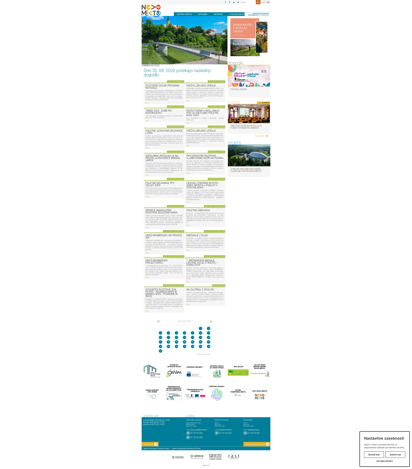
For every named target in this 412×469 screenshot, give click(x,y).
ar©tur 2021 (206, 465)
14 (193, 337)
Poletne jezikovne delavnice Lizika (164, 131)
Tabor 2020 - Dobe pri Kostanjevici (158, 111)
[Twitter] (238, 2)
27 (185, 346)
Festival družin (238, 89)
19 (176, 342)
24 (160, 346)
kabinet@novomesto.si (225, 429)
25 (168, 346)
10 (160, 337)
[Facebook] (225, 2)
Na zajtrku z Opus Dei (200, 289)
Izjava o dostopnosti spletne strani (156, 448)
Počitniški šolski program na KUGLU (162, 86)
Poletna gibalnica (198, 210)
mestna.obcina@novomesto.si (198, 429)
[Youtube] (234, 2)
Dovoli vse (374, 454)
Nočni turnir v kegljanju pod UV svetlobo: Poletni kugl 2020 (202, 113)
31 (160, 351)
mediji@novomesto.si (253, 429)
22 (200, 342)
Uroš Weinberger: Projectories (156, 261)
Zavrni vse (395, 454)
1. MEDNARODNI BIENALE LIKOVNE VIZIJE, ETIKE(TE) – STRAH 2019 (202, 262)
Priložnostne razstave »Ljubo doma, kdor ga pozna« (205, 157)
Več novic (259, 136)
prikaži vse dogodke (203, 354)
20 (185, 342)
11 (168, 337)
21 (193, 342)
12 (176, 337)
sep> (210, 321)
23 (209, 342)
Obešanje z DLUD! (197, 235)
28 (193, 346)
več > (147, 103)
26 (176, 346)
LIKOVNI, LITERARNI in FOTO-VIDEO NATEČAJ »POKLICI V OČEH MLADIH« (202, 185)
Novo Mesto (156, 10)
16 (209, 337)
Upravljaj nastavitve (384, 461)
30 (209, 346)
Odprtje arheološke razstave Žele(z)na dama (161, 211)
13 (185, 337)
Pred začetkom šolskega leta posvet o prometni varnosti (246, 126)
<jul (158, 321)
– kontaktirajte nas (258, 14)
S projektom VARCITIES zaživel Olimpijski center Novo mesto (246, 170)
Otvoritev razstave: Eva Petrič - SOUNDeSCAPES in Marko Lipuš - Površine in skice (161, 293)
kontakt (263, 2)
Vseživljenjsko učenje (201, 85)
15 (200, 337)
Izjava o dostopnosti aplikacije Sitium (186, 448)
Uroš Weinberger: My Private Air (163, 236)
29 (200, 346)
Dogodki (146, 65)
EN (268, 2)
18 (168, 342)
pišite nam (148, 444)
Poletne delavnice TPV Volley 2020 (159, 184)
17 (160, 342)
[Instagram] (229, 2)
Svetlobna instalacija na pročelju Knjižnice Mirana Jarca (162, 158)
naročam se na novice (255, 444)
